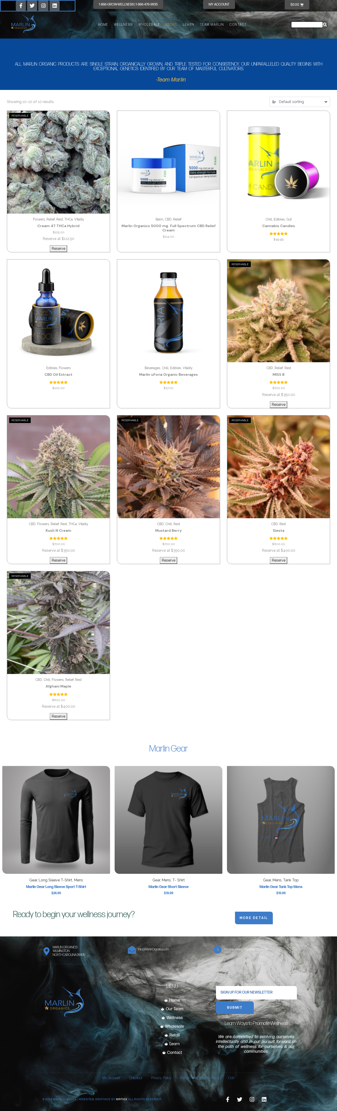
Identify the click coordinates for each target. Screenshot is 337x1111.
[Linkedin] (55, 6)
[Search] (325, 25)
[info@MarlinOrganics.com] (132, 950)
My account (111, 1078)
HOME (103, 25)
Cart (231, 1078)
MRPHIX (122, 1099)
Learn (189, 25)
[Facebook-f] (21, 6)
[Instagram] (43, 6)
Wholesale (149, 25)
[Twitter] (32, 6)
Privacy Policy (161, 1078)
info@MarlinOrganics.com (153, 949)
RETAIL (171, 25)
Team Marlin (212, 25)
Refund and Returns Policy (199, 1078)
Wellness (123, 25)
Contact (238, 25)
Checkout (135, 1078)
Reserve (58, 248)
